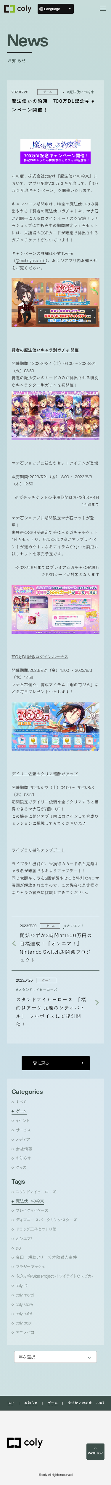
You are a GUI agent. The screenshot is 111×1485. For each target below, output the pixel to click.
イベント (23, 1121)
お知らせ (23, 1158)
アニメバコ (25, 1332)
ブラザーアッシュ (30, 1267)
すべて (21, 1102)
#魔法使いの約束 (80, 92)
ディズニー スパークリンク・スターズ (46, 1220)
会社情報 (24, 1149)
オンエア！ (24, 1239)
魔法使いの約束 (30, 1201)
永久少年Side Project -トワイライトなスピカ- (54, 1276)
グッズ (21, 1167)
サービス (23, 1130)
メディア (23, 1139)
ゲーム (21, 1111)
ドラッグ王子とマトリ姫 (36, 1229)
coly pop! (23, 1323)
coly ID (21, 1286)
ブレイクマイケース (32, 1210)
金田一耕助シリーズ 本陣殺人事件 (46, 1257)
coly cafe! (24, 1314)
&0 (18, 1248)
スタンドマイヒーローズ (36, 1192)
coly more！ (25, 1295)
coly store (24, 1304)
